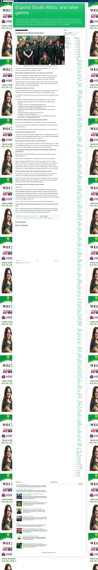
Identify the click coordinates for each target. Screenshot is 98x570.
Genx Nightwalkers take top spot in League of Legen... (79, 403)
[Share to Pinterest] (46, 216)
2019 (77, 52)
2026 (77, 40)
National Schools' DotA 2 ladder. (79, 182)
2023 (77, 45)
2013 (77, 476)
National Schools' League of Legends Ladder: (79, 224)
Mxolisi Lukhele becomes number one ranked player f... (79, 423)
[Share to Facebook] (45, 216)
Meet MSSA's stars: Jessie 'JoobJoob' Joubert (32, 508)
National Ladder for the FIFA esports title (79, 172)
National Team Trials (52, 68)
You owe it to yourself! (79, 68)
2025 (77, 42)
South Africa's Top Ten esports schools (31, 535)
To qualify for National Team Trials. (79, 111)
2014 (77, 474)
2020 (77, 50)
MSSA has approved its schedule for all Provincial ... (79, 342)
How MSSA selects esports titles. (79, 311)
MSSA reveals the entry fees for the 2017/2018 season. (79, 125)
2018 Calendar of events (80, 249)
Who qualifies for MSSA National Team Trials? (32, 543)
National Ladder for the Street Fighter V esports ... (79, 166)
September (79, 452)
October (78, 451)
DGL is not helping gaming (22, 484)
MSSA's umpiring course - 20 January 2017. (79, 275)
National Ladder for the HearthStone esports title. (79, 152)
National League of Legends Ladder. (79, 229)
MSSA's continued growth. (79, 71)
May (78, 461)
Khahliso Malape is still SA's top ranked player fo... (79, 361)
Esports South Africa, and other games (68, 44)
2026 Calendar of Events (28, 516)
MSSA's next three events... (79, 234)
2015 (77, 472)
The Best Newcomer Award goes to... (79, 432)
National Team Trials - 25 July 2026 (30, 501)
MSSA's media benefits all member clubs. (80, 261)
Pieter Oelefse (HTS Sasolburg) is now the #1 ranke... (79, 374)
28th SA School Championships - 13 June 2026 (32, 528)
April (78, 463)
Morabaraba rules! (79, 202)
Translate (74, 34)
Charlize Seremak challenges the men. (79, 387)
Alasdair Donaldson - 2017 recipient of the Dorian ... (79, 396)
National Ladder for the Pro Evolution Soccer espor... (79, 159)
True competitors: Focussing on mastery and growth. (80, 92)
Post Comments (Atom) (26, 262)
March (78, 464)
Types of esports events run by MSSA (79, 215)
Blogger (54, 552)
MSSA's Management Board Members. (79, 177)
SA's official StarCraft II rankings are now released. (79, 349)
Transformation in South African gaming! (24, 489)
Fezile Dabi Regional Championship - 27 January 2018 (80, 255)
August (78, 455)
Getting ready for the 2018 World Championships (80, 207)
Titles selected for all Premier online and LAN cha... (80, 367)
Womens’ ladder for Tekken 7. (79, 115)
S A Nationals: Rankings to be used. (79, 445)
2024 (77, 43)
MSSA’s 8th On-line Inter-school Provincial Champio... (80, 105)
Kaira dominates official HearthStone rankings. (79, 355)
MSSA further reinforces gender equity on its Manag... (79, 317)
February (79, 466)
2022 (77, 47)
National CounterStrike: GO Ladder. (79, 245)
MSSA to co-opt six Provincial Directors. (79, 306)
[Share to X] (43, 216)
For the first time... (79, 428)
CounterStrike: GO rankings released (80, 409)
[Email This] (41, 216)
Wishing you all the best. (79, 61)
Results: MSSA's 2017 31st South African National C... (79, 438)
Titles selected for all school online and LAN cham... (80, 380)
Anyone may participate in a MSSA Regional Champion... (80, 323)
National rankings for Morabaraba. (80, 146)
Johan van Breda (68, 48)
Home (37, 260)
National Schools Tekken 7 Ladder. (79, 288)
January (78, 468)
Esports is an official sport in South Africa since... (79, 132)
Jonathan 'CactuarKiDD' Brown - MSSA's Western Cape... (79, 282)
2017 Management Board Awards (79, 330)
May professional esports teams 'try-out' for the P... (80, 85)
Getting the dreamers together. (79, 64)
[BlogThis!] (42, 216)
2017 (77, 56)
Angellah (68, 40)
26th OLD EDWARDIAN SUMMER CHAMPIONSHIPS (79, 188)
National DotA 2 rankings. (79, 219)
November (79, 448)
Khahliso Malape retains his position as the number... (79, 415)
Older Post (56, 260)
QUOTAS (18, 523)
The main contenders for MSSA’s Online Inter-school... (79, 98)
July (78, 457)
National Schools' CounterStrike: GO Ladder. (79, 239)
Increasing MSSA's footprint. (79, 75)
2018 (77, 54)
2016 (77, 470)
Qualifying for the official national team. (79, 120)
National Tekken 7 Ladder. (79, 292)
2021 (77, 49)
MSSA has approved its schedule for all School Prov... (79, 268)
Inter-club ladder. (79, 296)
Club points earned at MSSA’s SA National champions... (80, 139)
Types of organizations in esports (79, 335)
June (78, 459)
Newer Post (18, 260)
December (79, 57)
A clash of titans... (79, 391)
